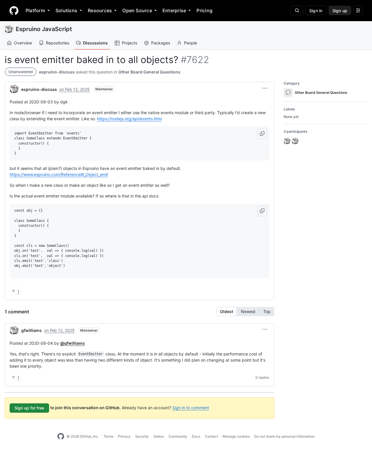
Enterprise (174, 10)
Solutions (66, 10)
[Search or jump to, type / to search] (297, 10)
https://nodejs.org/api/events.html (129, 118)
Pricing (204, 10)
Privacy (124, 436)
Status (158, 436)
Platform (35, 10)
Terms (108, 436)
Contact (211, 436)
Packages (160, 42)
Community (178, 436)
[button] (264, 88)
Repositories (57, 42)
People (190, 42)
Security (142, 436)
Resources (100, 10)
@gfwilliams (72, 343)
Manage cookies (236, 436)
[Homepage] (14, 10)
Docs (196, 436)
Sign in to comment (190, 407)
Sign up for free (29, 407)
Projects (129, 42)
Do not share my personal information (284, 436)
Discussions (95, 42)
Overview (23, 42)
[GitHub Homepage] (60, 436)
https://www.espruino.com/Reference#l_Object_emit (59, 174)
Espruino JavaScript (44, 29)
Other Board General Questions (149, 71)
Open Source (137, 10)
